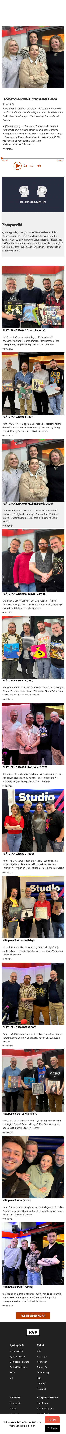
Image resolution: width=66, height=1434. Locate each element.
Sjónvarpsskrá (17, 1357)
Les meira (7, 149)
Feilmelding (43, 1373)
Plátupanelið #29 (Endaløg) (17, 1287)
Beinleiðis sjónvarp (19, 1362)
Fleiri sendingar (33, 1316)
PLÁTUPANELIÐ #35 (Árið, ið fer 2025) (24, 767)
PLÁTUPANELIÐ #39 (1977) (17, 417)
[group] (39, 165)
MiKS (12, 1373)
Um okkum (42, 1403)
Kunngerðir (15, 1403)
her (33, 1425)
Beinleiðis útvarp (18, 1367)
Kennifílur (42, 1362)
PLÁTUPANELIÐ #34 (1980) (18, 854)
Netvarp (41, 1384)
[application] (33, 165)
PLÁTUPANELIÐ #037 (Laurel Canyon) (24, 594)
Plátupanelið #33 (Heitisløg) (18, 940)
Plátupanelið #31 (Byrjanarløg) (19, 1114)
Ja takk (52, 1419)
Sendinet (41, 1389)
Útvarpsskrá (16, 1351)
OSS (39, 1351)
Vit (11, 1378)
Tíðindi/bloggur (45, 1409)
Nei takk (52, 1428)
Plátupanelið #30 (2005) (16, 1200)
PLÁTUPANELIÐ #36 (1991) (17, 681)
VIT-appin (42, 1357)
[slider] (54, 166)
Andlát (13, 1409)
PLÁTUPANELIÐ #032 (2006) (19, 1027)
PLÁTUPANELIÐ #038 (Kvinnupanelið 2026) (27, 504)
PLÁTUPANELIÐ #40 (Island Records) (23, 330)
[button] (18, 166)
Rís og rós (42, 1367)
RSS (39, 1378)
